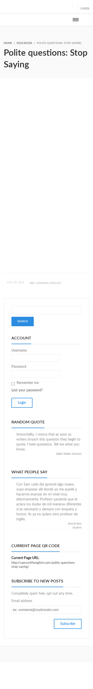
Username (19, 350)
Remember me (28, 383)
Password (18, 366)
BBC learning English (45, 283)
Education (24, 43)
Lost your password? (27, 390)
